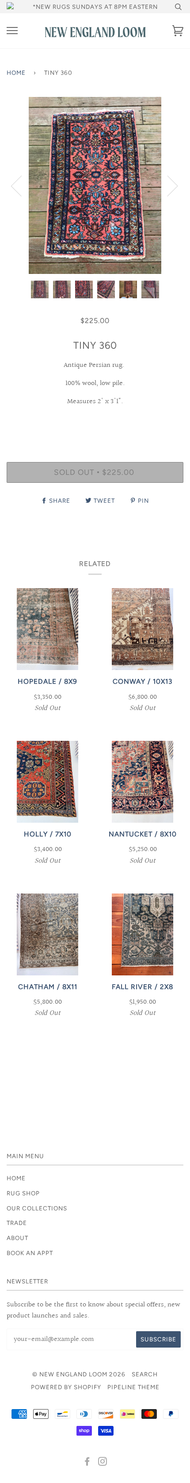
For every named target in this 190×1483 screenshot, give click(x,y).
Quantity (95, 424)
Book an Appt (30, 1252)
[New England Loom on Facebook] (87, 1462)
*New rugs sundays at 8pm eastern (95, 6)
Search (145, 1374)
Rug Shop (23, 1193)
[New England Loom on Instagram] (102, 1462)
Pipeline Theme (133, 1387)
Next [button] (167, 185)
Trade (17, 1222)
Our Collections (37, 1208)
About (17, 1237)
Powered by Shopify (66, 1387)
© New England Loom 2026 (78, 1374)
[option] (95, 185)
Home (16, 72)
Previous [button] (22, 185)
